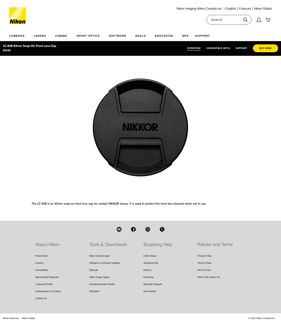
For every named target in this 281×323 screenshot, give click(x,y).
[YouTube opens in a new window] (119, 229)
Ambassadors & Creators (48, 291)
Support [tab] (241, 48)
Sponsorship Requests (46, 277)
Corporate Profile (44, 284)
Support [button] (202, 35)
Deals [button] (140, 35)
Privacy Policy (204, 256)
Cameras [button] (17, 35)
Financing (148, 277)
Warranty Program (152, 284)
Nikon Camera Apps (99, 256)
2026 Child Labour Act (208, 277)
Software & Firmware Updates (104, 263)
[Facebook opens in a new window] (133, 229)
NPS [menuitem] (185, 35)
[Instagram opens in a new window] (148, 229)
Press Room (41, 256)
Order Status (149, 256)
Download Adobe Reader (102, 284)
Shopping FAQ (150, 263)
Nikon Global (28, 318)
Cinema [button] (61, 35)
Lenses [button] (40, 35)
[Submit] (245, 20)
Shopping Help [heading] (157, 244)
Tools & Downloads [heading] (108, 244)
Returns (147, 270)
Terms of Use (204, 270)
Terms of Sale (204, 263)
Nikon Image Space (99, 277)
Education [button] (164, 35)
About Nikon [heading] (47, 244)
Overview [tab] (194, 48)
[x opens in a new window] (162, 229)
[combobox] (229, 19)
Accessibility (41, 270)
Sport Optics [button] (88, 35)
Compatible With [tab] (218, 48)
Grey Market (149, 291)
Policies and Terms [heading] (215, 244)
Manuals (93, 270)
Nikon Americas (11, 318)
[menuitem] (21, 35)
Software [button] (117, 35)
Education (94, 291)
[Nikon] (18, 12)
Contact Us (41, 298)
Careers (39, 263)
